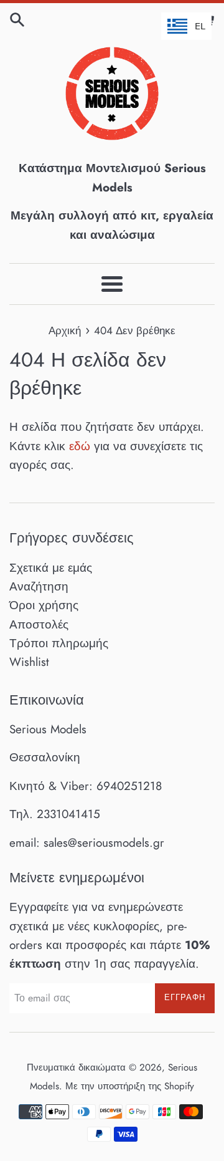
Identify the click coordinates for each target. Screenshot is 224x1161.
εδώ (79, 446)
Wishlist (29, 661)
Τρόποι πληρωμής (58, 643)
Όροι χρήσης (43, 605)
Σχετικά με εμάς (50, 567)
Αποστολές (38, 624)
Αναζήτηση (38, 586)
